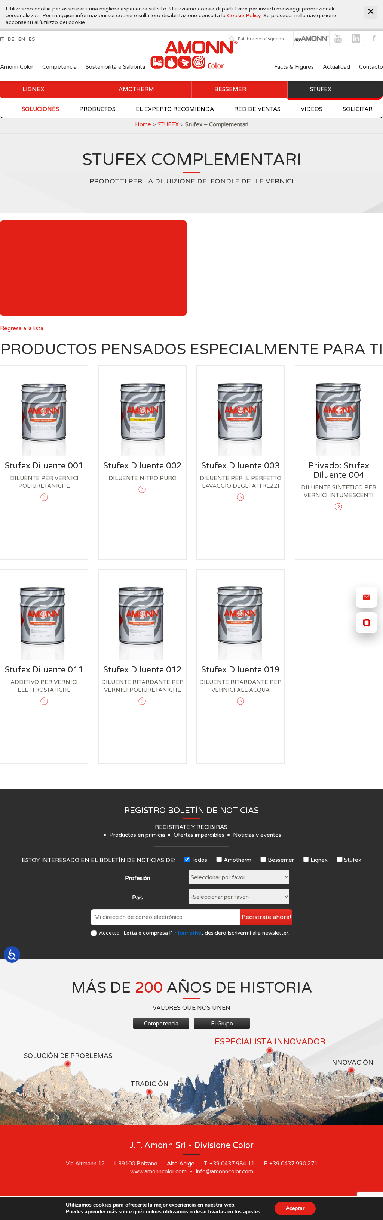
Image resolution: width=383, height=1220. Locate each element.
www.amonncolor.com (158, 1171)
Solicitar (358, 109)
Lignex (33, 89)
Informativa (187, 933)
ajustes (251, 1211)
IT (2, 39)
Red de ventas (257, 109)
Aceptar (295, 1208)
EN (21, 39)
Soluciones (40, 109)
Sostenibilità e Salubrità (115, 67)
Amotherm (136, 89)
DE (11, 39)
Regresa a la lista (21, 328)
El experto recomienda (175, 109)
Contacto (371, 67)
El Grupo (222, 1023)
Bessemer (230, 89)
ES (32, 39)
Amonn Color (16, 67)
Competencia (59, 67)
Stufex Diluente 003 (240, 466)
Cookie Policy (244, 15)
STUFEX (168, 124)
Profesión (137, 878)
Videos (311, 109)
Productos (97, 109)
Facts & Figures (294, 67)
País (137, 897)
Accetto (109, 933)
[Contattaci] (366, 597)
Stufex (320, 89)
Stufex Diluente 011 (44, 670)
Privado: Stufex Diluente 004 (338, 470)
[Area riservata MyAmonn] (366, 622)
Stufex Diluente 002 (142, 466)
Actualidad (337, 67)
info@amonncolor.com (224, 1171)
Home (143, 124)
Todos (199, 860)
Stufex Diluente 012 (142, 670)
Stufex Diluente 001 (44, 466)
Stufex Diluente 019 (240, 670)
